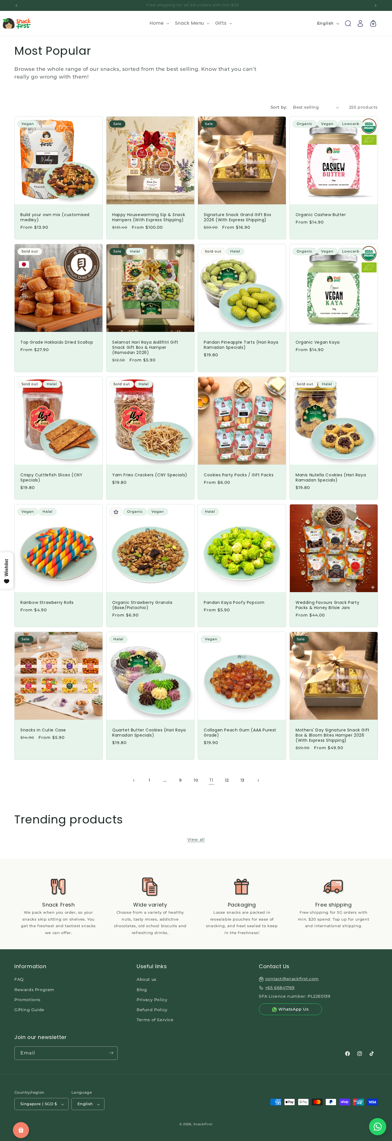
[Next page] (258, 780)
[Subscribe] (111, 1053)
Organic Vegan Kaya (318, 342)
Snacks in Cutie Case (43, 729)
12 (227, 780)
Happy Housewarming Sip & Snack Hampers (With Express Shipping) (148, 217)
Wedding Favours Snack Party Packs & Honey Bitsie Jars (327, 605)
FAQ (19, 979)
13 (242, 780)
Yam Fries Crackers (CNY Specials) (149, 474)
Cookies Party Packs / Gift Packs (238, 474)
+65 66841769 (280, 987)
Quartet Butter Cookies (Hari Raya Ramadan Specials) (149, 732)
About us (146, 979)
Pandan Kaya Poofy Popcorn (234, 602)
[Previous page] (134, 780)
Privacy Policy (152, 999)
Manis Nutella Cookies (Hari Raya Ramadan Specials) (331, 477)
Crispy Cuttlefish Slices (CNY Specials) (51, 477)
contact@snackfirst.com (292, 979)
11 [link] (211, 780)
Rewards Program (34, 989)
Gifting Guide (29, 1009)
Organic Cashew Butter (321, 214)
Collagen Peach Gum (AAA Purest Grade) (240, 732)
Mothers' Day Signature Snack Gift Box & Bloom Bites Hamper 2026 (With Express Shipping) (333, 735)
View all (196, 839)
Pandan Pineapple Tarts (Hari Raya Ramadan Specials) (241, 344)
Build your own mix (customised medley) (55, 217)
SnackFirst (203, 1124)
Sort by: (279, 107)
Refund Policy (152, 1009)
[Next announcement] (375, 5)
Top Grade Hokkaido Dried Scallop (56, 342)
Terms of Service (155, 1020)
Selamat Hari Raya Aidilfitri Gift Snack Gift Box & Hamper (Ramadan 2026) (145, 347)
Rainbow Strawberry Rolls (46, 602)
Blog (142, 989)
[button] (158, 23)
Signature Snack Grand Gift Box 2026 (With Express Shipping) (237, 217)
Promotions (27, 999)
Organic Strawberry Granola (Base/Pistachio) (142, 605)
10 (196, 780)
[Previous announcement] (16, 5)
